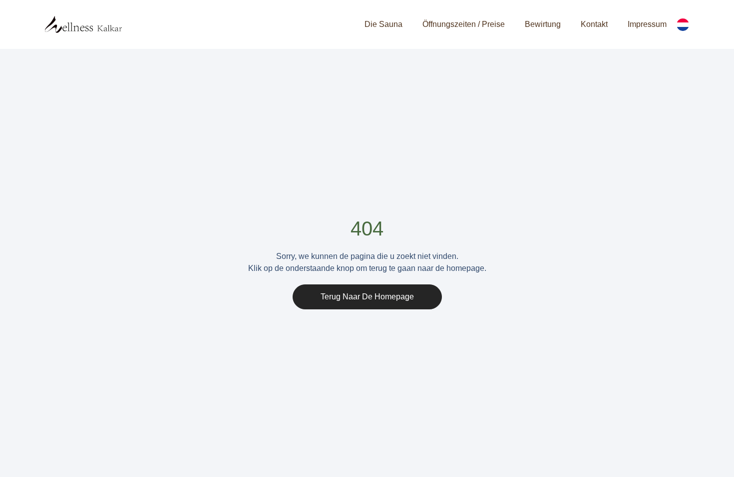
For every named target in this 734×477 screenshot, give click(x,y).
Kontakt (594, 24)
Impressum (647, 24)
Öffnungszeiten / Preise (463, 24)
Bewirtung (543, 24)
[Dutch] (683, 24)
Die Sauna (383, 24)
